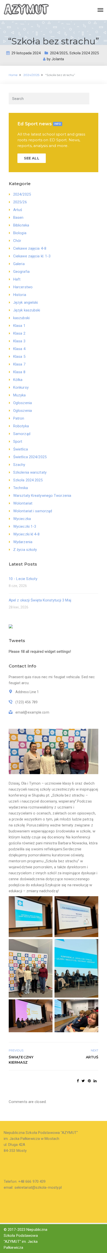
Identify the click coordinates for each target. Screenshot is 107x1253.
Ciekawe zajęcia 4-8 (29, 248)
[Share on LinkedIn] (95, 1081)
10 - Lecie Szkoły (23, 579)
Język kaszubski (26, 310)
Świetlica (20, 449)
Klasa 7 (19, 364)
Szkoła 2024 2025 (84, 53)
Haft (16, 279)
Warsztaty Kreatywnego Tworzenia (42, 495)
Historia (19, 295)
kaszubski (21, 318)
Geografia (21, 271)
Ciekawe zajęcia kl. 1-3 (32, 256)
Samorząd (21, 434)
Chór (17, 240)
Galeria (19, 264)
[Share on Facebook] (78, 1081)
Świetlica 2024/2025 (30, 457)
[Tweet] (83, 1081)
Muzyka (19, 395)
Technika (20, 488)
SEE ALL (31, 158)
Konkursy (21, 387)
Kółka (18, 379)
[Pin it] (89, 1081)
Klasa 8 (19, 372)
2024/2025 (59, 53)
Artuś (17, 210)
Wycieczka (22, 518)
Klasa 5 (19, 356)
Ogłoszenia (22, 403)
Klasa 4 (19, 349)
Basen (18, 217)
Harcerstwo (23, 287)
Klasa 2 (19, 333)
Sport (17, 441)
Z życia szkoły (25, 549)
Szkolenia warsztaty (30, 472)
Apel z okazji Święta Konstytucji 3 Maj (40, 600)
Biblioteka (21, 225)
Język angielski (25, 302)
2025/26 (20, 202)
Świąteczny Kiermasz (21, 1060)
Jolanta (58, 59)
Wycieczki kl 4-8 (26, 534)
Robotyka (21, 426)
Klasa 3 (19, 341)
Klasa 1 (19, 325)
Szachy (19, 464)
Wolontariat (22, 503)
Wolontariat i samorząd (32, 511)
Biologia (19, 233)
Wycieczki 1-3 (24, 526)
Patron (18, 418)
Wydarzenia (22, 542)
